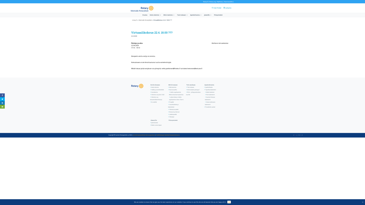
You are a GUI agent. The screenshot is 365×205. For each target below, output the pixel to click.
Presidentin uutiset (210, 107)
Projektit (171, 102)
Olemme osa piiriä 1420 (157, 94)
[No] (363, 202)
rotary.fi (134, 20)
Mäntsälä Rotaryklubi (145, 20)
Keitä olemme (154, 15)
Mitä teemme (168, 15)
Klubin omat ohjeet (156, 125)
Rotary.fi (205, 2)
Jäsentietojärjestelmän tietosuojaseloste (144, 135)
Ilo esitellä (154, 102)
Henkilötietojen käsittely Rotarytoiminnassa (168, 135)
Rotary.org (212, 2)
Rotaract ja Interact (174, 112)
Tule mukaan (181, 15)
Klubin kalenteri (210, 92)
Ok (229, 202)
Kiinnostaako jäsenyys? (193, 90)
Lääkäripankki (173, 114)
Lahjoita (228, 8)
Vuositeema (154, 92)
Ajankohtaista (195, 15)
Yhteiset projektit (173, 109)
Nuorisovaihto (228, 2)
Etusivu (144, 15)
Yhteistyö (171, 117)
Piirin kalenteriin (210, 94)
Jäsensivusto (154, 122)
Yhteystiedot (218, 15)
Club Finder (217, 8)
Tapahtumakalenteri (210, 90)
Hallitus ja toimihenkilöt (157, 90)
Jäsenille (207, 15)
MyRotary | (220, 2)
